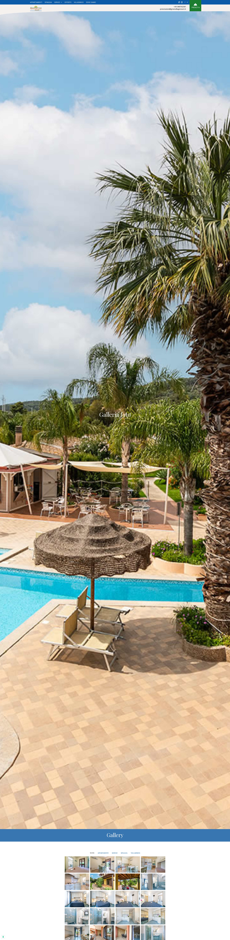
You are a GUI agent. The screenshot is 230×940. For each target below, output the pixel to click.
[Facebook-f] (179, 2)
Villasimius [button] (135, 853)
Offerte (68, 2)
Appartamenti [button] (103, 853)
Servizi (57, 2)
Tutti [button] (92, 853)
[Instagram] (182, 2)
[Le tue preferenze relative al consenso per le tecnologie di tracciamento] (3, 937)
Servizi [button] (114, 853)
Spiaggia (48, 2)
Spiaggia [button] (124, 853)
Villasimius (79, 2)
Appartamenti (36, 2)
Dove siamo (91, 2)
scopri (115, 429)
